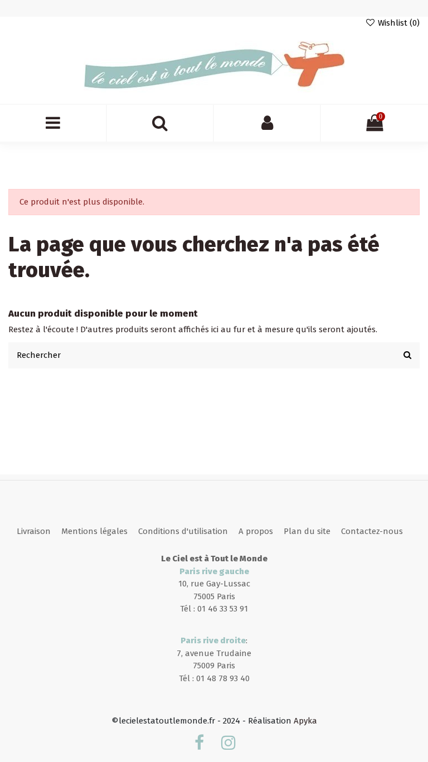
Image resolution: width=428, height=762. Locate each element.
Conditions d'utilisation (183, 531)
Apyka (305, 721)
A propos (256, 531)
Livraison (34, 531)
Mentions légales (94, 531)
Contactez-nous (372, 531)
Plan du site (307, 531)
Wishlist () (398, 23)
